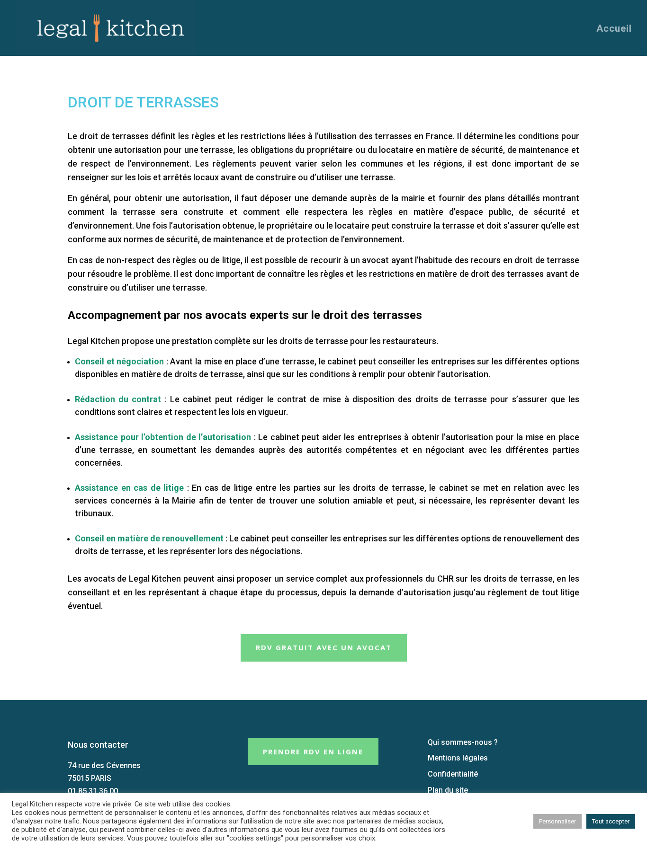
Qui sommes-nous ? (463, 742)
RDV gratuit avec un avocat (324, 647)
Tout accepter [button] (610, 821)
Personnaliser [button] (557, 821)
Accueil (614, 29)
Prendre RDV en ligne (313, 751)
